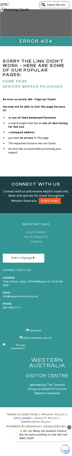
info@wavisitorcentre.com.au (20, 296)
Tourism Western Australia (50, 391)
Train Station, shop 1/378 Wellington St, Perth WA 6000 (33, 283)
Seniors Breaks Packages (33, 86)
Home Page (15, 81)
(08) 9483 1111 (12, 307)
